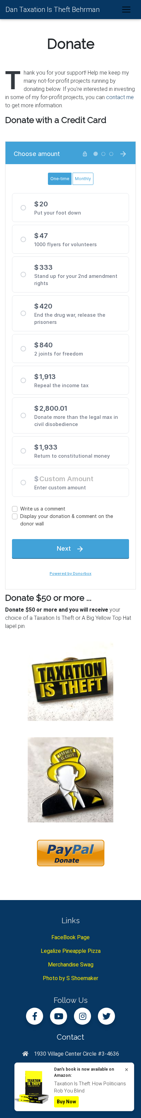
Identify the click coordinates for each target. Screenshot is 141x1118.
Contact (70, 1037)
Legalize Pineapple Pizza (71, 951)
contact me (120, 97)
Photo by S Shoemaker (70, 978)
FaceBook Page (70, 937)
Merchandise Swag (70, 964)
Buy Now (66, 1101)
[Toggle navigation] (126, 9)
